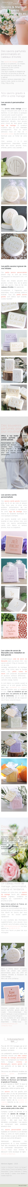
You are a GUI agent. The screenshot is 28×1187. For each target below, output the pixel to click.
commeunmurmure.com (12, 926)
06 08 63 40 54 (14, 928)
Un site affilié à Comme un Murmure (14, 23)
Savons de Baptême (16, 1169)
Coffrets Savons (5, 1169)
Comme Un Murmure (7, 1167)
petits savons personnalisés (16, 272)
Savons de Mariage (20, 1167)
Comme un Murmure (8, 1154)
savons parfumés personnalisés (13, 52)
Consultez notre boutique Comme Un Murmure (14, 460)
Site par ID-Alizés (23, 1185)
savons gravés (17, 1064)
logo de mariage (8, 125)
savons (7, 1091)
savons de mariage (10, 62)
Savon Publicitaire (15, 1171)
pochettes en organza (18, 687)
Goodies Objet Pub (6, 1175)
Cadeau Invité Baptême (19, 1173)
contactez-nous (6, 1026)
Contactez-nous (7, 853)
